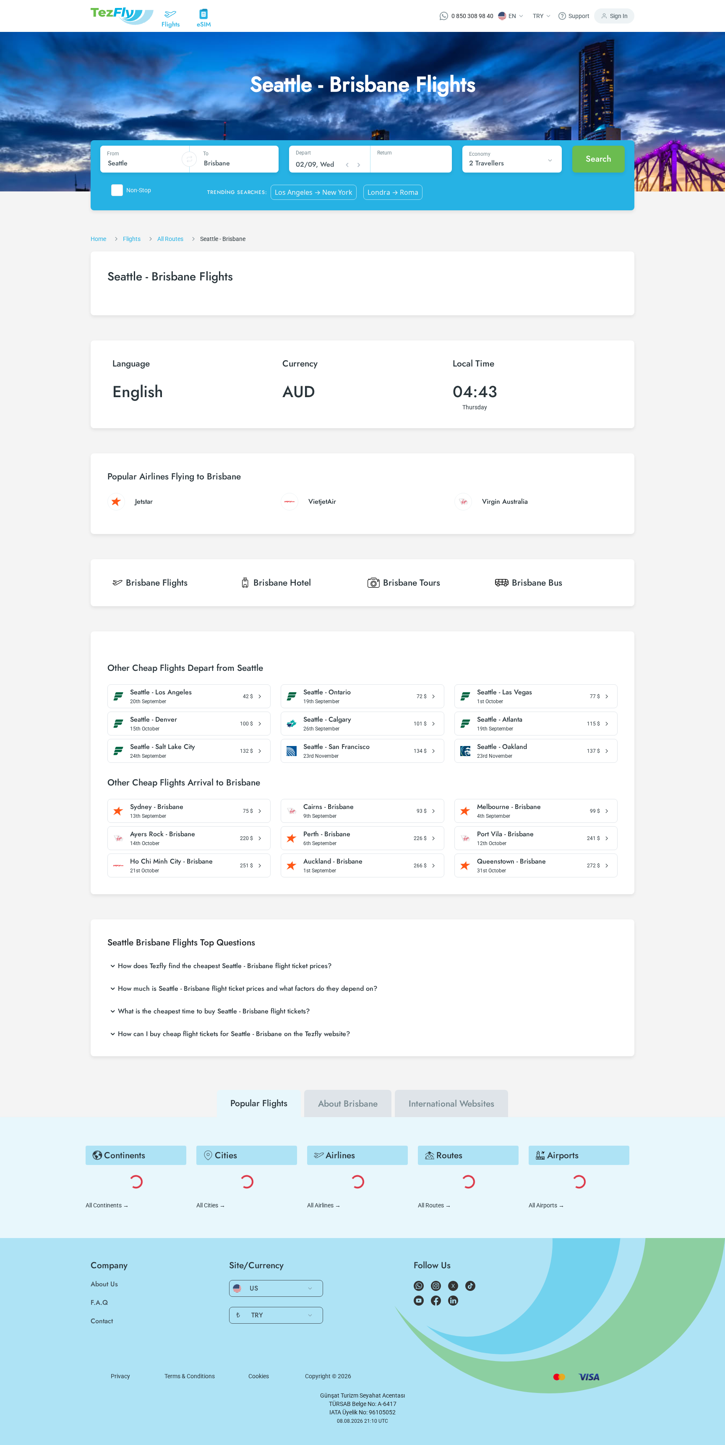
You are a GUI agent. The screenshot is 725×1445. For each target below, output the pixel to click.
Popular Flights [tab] (258, 1103)
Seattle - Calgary (327, 719)
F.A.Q (99, 1302)
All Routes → (434, 1205)
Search (598, 159)
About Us (104, 1284)
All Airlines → (324, 1205)
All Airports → (546, 1205)
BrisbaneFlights (157, 582)
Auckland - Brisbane (332, 861)
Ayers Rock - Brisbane (162, 834)
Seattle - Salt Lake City (162, 747)
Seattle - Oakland (502, 747)
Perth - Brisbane (326, 834)
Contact (102, 1321)
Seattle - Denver (153, 719)
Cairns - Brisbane (328, 807)
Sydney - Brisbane (156, 807)
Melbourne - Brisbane (509, 807)
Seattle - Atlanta (499, 719)
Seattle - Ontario (327, 692)
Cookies (258, 1376)
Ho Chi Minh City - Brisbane (171, 861)
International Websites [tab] (451, 1103)
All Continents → (107, 1205)
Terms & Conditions (189, 1376)
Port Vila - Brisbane (505, 834)
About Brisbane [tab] (348, 1103)
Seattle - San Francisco (336, 747)
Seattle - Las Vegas (504, 692)
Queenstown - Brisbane (511, 861)
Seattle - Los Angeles (161, 692)
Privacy (120, 1376)
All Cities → (210, 1205)
